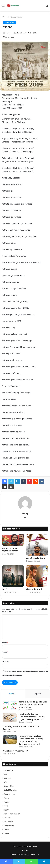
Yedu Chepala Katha (35, 558)
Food (6, 806)
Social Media (9, 826)
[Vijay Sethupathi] (37, 576)
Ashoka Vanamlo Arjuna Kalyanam (10, 549)
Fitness (6, 802)
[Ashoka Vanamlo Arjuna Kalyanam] (13, 540)
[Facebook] (4, 481)
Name (5, 643)
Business (7, 778)
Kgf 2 (4, 589)
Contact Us (34, 854)
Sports (6, 830)
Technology (8, 770)
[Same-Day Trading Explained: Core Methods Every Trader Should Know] (10, 705)
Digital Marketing (10, 790)
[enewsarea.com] (13, 5)
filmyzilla (25, 850)
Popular (37, 693)
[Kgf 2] (13, 576)
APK (5, 782)
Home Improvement (12, 814)
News (6, 774)
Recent (12, 693)
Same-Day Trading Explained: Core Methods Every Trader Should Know (33, 704)
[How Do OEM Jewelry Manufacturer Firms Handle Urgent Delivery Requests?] (10, 717)
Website (5, 662)
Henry (8, 33)
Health (6, 810)
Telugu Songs (16, 17)
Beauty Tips (8, 786)
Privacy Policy (23, 854)
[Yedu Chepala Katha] (37, 545)
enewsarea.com (30, 846)
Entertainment (9, 794)
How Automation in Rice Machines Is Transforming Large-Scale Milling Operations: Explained (31, 740)
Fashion (7, 798)
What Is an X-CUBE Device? (15, 751)
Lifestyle (7, 818)
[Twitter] (11, 481)
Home (6, 17)
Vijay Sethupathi (34, 589)
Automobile (8, 822)
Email (5, 652)
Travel (6, 834)
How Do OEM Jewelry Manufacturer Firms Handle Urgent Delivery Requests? (31, 717)
